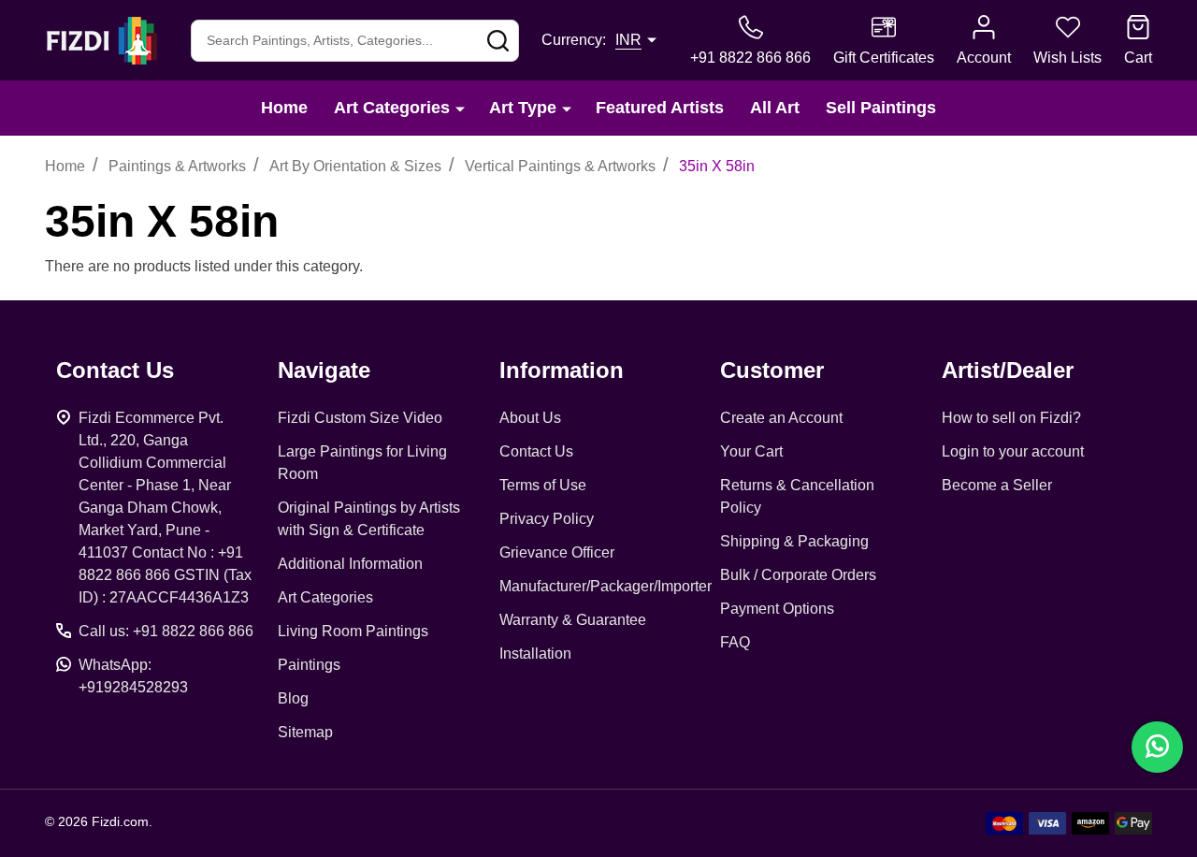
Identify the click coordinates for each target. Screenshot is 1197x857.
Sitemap (305, 732)
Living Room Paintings (353, 631)
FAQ (735, 642)
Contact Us (536, 451)
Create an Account (781, 418)
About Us (530, 418)
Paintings (309, 665)
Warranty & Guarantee (572, 620)
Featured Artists (660, 107)
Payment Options (777, 609)
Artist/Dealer (1008, 370)
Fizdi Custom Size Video (360, 418)
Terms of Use (542, 485)
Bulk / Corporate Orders (798, 575)
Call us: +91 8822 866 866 (166, 631)
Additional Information (350, 564)
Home (284, 107)
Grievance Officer (556, 552)
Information (561, 370)
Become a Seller (997, 485)
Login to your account (1013, 451)
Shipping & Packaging (794, 541)
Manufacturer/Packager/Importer (605, 586)
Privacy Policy (546, 519)
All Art (775, 107)
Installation (535, 653)
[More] (460, 108)
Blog (293, 698)
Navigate (324, 370)
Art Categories (392, 107)
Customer (772, 370)
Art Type (522, 107)
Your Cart (751, 451)
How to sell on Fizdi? (1011, 418)
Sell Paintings (881, 107)
